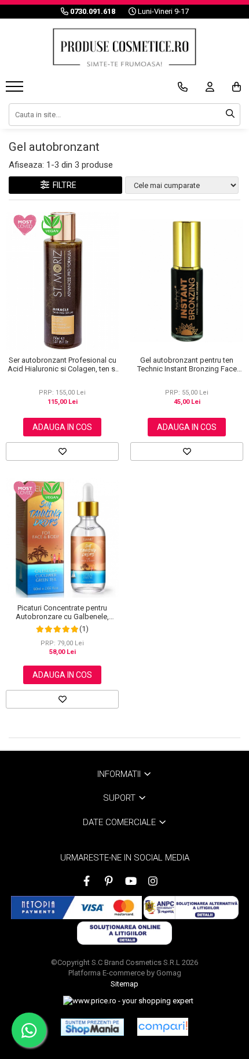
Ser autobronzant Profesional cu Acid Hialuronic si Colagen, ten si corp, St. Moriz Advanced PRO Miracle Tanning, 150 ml (62, 364)
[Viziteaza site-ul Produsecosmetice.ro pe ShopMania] (92, 1027)
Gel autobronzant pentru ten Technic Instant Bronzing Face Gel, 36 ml (187, 364)
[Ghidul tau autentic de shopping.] (162, 1027)
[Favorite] (62, 451)
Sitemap (124, 984)
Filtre (62, 185)
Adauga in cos (62, 427)
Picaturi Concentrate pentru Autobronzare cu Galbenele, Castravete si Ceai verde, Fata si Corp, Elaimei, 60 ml (62, 612)
